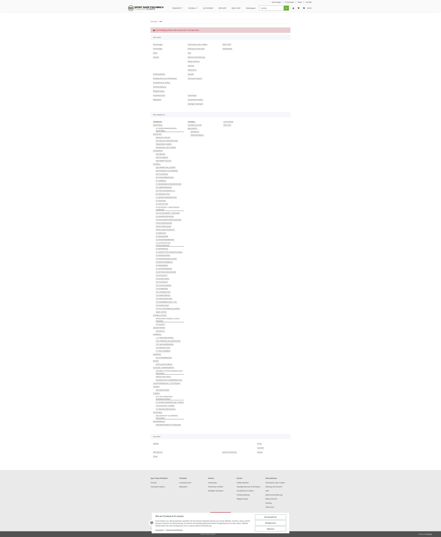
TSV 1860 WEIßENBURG (165, 344)
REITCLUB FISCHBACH (164, 364)
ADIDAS (156, 443)
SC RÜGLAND (161, 201)
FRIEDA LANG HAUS (163, 377)
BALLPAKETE (192, 128)
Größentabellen (159, 74)
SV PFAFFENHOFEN (163, 255)
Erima (259, 443)
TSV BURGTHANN (162, 279)
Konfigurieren (270, 523)
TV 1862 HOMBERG (163, 351)
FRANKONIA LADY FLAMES (166, 147)
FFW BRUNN (160, 154)
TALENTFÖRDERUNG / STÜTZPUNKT (166, 383)
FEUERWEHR (158, 151)
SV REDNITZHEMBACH (164, 262)
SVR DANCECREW (162, 390)
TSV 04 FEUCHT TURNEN (165, 406)
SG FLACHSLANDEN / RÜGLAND (168, 213)
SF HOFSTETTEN (162, 204)
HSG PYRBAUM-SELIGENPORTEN (168, 341)
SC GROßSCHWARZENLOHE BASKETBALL (166, 129)
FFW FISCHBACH (162, 157)
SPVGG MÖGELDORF (163, 226)
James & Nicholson (229, 452)
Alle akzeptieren (270, 517)
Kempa (260, 452)
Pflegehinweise (159, 91)
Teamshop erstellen (195, 99)
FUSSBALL (157, 164)
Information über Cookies (197, 44)
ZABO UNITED (161, 312)
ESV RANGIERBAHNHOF (165, 177)
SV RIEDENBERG (162, 265)
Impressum (192, 70)
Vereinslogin (276, 2)
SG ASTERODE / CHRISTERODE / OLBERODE (168, 208)
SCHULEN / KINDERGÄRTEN (163, 367)
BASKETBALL (158, 125)
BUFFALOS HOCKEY (163, 137)
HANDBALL (157, 334)
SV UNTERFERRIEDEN (164, 269)
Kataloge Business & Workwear (165, 78)
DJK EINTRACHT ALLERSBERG (167, 171)
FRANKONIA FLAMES (163, 144)
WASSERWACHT (159, 421)
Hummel (260, 448)
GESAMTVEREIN (159, 328)
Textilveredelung (159, 87)
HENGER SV (160, 331)
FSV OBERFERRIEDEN (164, 187)
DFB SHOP (227, 125)
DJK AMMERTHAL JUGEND (165, 167)
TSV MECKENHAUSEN (164, 299)
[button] (293, 8)
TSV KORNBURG (162, 289)
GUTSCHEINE (228, 122)
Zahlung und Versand (196, 49)
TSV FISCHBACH (162, 282)
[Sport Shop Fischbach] (146, 8)
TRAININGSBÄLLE (197, 135)
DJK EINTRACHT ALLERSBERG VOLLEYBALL (167, 417)
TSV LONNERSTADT (163, 292)
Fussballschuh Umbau (161, 82)
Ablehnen (270, 529)
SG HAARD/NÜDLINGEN (165, 216)
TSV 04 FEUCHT (161, 275)
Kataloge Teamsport (195, 104)
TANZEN (156, 387)
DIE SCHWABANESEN (164, 358)
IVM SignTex (157, 452)
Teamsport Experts (195, 78)
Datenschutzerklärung (196, 57)
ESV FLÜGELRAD (162, 174)
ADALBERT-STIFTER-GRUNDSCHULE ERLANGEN (169, 372)
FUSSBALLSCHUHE (195, 125)
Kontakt (309, 2)
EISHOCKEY (157, 134)
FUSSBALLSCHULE (160, 315)
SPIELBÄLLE (195, 132)
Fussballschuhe (159, 95)
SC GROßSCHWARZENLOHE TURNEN (170, 402)
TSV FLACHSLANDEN (163, 285)
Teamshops (192, 95)
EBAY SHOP (236, 8)
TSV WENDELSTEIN (163, 348)
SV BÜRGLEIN (161, 233)
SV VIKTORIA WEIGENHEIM (166, 272)
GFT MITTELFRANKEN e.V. (165, 191)
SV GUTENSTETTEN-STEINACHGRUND (163, 244)
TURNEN (156, 393)
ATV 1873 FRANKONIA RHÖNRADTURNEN (164, 398)
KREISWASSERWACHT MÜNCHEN (168, 425)
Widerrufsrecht (193, 61)
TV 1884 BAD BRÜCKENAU (166, 409)
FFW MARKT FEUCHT (163, 161)
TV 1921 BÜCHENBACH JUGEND (168, 309)
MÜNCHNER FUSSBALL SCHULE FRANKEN (168, 319)
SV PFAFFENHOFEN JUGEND (166, 259)
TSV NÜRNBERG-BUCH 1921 (166, 302)
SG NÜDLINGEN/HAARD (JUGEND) (168, 220)
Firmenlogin (289, 2)
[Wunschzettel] (298, 8)
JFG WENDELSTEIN (163, 194)
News (300, 2)
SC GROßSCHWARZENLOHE (166, 197)
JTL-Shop (429, 534)
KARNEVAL (157, 354)
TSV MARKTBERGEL (163, 295)
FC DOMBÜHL (161, 181)
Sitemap (191, 65)
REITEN (156, 361)
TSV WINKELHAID (162, 305)
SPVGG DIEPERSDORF (164, 223)
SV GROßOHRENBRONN (165, 240)
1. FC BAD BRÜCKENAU (164, 338)
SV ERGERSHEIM (162, 236)
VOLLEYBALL (157, 412)
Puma (155, 456)
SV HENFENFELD (162, 249)
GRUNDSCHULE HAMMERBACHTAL (169, 380)
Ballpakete (157, 99)
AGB (189, 53)
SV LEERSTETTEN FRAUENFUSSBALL (169, 252)
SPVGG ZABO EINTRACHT (165, 230)
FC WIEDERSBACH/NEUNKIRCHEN (168, 184)
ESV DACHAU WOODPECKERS (167, 141)
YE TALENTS (160, 324)
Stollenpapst (251, 8)
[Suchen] (286, 8)
